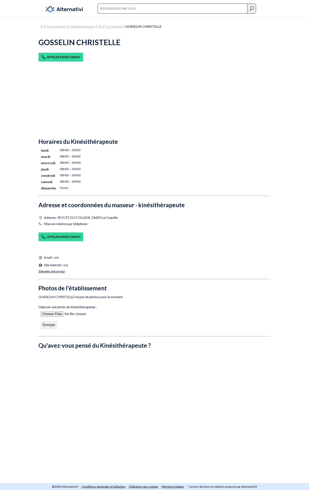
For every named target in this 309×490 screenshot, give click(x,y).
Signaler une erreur (51, 271)
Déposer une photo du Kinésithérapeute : (67, 307)
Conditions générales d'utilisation (104, 486)
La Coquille (114, 26)
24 (100, 26)
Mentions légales (173, 486)
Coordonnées (56, 26)
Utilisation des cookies (143, 486)
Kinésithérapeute (82, 26)
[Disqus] (154, 409)
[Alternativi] (62, 8)
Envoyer (49, 325)
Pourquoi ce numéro (47, 68)
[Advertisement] (154, 103)
